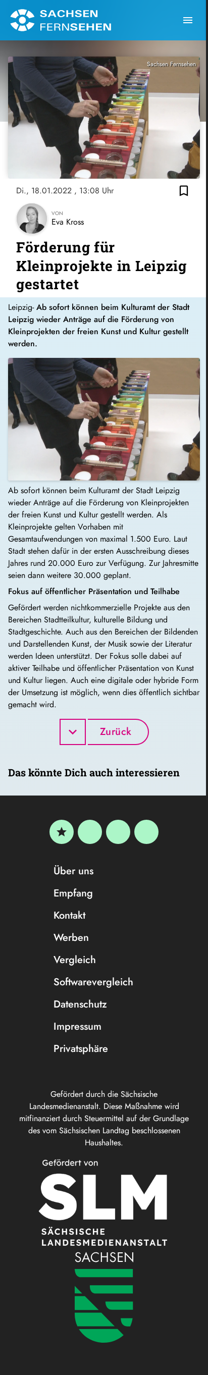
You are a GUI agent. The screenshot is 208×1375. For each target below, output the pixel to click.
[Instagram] (118, 832)
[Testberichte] (61, 832)
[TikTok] (146, 832)
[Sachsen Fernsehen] (60, 20)
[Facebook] (90, 832)
